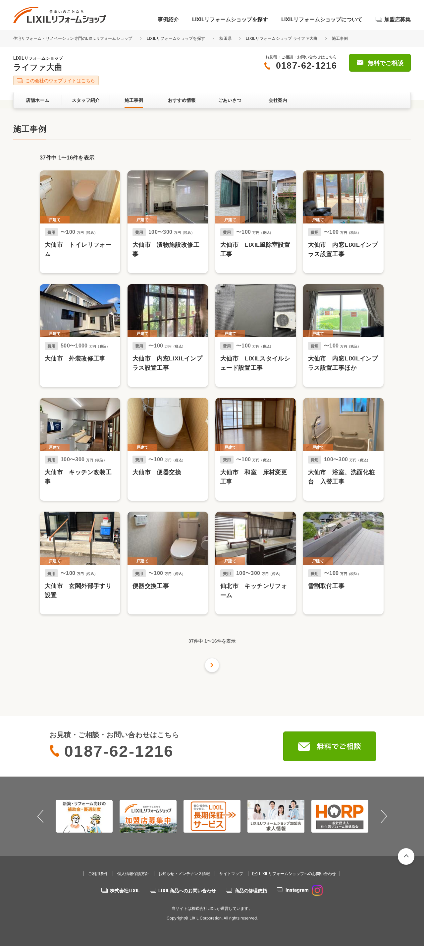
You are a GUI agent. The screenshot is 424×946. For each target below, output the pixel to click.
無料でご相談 (385, 63)
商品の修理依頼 (251, 890)
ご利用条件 (98, 873)
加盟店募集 (397, 19)
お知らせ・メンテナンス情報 (184, 873)
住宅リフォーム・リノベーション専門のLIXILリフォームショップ (73, 38)
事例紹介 (168, 19)
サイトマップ (231, 873)
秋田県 (225, 38)
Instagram (297, 890)
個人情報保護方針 (133, 873)
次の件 (212, 665)
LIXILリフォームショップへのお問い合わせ (297, 873)
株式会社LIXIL (125, 890)
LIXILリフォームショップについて (321, 19)
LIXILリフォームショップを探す (230, 19)
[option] (84, 816)
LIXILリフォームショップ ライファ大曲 (281, 38)
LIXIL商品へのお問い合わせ (187, 890)
